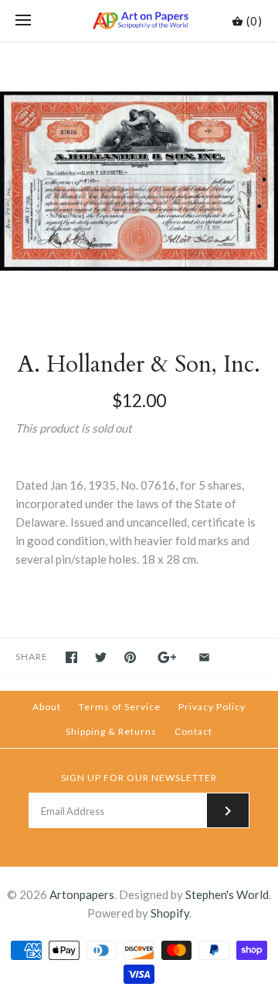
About (46, 706)
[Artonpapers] (139, 21)
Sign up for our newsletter (139, 777)
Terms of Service (120, 706)
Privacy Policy (212, 706)
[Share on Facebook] (71, 657)
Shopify (170, 913)
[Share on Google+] (167, 657)
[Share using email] (204, 657)
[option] (139, 181)
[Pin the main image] (130, 657)
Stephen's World (227, 894)
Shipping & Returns (111, 731)
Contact (193, 731)
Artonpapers (81, 894)
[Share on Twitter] (101, 657)
